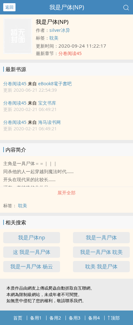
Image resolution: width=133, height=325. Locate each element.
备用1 (36, 318)
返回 (9, 7)
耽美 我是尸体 (101, 266)
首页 (17, 318)
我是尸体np (31, 237)
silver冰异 (59, 30)
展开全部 (66, 193)
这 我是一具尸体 (31, 251)
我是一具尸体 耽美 (101, 251)
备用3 (74, 318)
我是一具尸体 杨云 (31, 266)
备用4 (94, 318)
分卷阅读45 (14, 83)
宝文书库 (47, 103)
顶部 (115, 318)
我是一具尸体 (101, 237)
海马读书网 (49, 122)
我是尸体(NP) (66, 7)
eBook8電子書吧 (55, 83)
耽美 (53, 38)
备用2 (55, 318)
